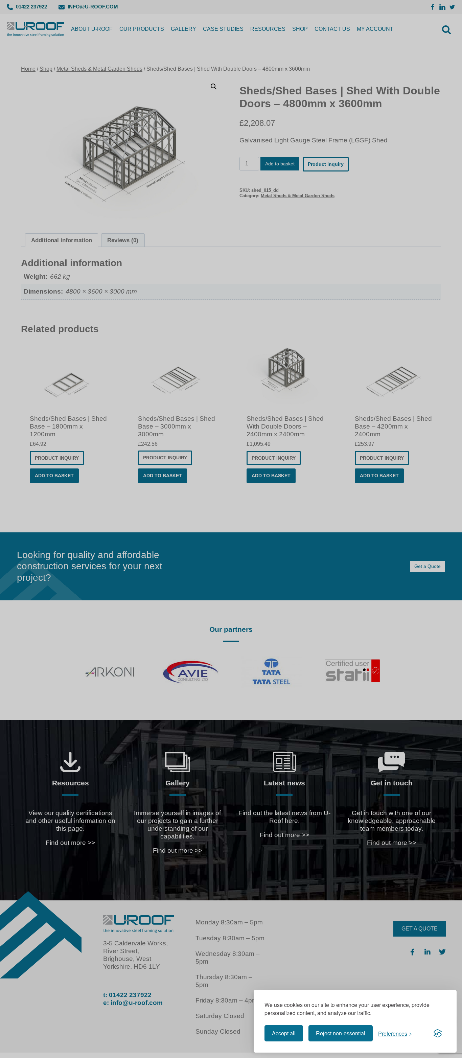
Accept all (284, 1033)
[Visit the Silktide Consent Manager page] (438, 1033)
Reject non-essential (340, 1033)
